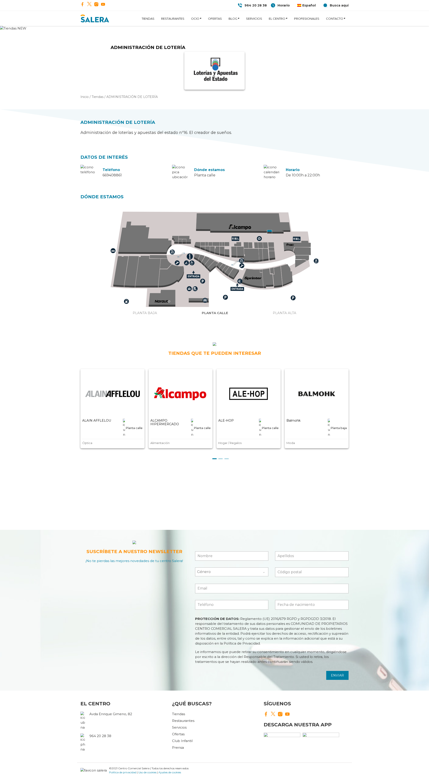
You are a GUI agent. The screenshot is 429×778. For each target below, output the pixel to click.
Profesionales (306, 18)
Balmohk (293, 421)
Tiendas (148, 18)
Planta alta (284, 313)
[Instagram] (96, 4)
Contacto (334, 18)
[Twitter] (89, 4)
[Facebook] (82, 4)
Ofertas (215, 18)
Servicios (254, 18)
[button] (214, 458)
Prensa (178, 747)
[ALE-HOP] (248, 393)
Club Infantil (182, 741)
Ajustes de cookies (169, 772)
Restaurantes (172, 18)
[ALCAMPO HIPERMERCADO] (180, 393)
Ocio (195, 18)
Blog (233, 18)
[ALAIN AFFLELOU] (112, 393)
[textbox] (227, 572)
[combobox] (231, 572)
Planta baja (145, 313)
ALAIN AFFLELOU (96, 421)
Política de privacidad (122, 772)
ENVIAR (337, 675)
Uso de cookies (147, 772)
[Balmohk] (316, 393)
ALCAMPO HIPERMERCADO (164, 422)
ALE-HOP (226, 421)
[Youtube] (103, 4)
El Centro (277, 18)
